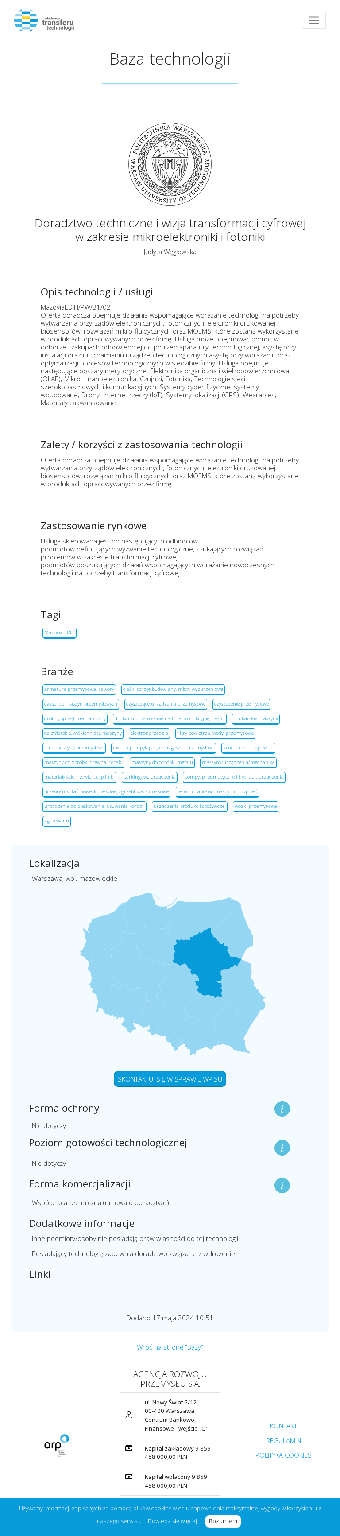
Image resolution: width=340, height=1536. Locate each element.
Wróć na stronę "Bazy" (170, 1346)
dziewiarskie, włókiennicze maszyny (83, 732)
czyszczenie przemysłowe (241, 703)
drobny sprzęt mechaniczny (75, 718)
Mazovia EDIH (59, 632)
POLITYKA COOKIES (283, 1455)
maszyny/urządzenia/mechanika (238, 762)
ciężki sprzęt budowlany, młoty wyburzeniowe (173, 689)
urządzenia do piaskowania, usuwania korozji (94, 806)
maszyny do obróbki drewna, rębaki (83, 762)
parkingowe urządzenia (150, 776)
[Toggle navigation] (314, 20)
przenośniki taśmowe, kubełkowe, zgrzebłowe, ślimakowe (106, 791)
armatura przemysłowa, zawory (79, 689)
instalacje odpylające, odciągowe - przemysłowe (163, 747)
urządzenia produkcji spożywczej (190, 806)
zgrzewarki (56, 820)
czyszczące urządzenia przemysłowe (165, 703)
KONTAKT (283, 1425)
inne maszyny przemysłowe (74, 747)
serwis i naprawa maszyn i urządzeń (218, 791)
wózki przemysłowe (256, 806)
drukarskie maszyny (256, 718)
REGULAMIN (283, 1440)
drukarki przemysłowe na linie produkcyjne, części (170, 718)
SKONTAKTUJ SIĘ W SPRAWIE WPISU (170, 1078)
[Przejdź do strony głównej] (47, 20)
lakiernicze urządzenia (248, 747)
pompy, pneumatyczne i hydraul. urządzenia (234, 776)
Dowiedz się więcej (173, 1521)
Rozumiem (225, 1521)
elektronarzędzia (149, 732)
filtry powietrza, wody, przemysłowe (215, 732)
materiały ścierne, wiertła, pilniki (79, 776)
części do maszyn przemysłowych (80, 703)
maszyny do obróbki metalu (162, 762)
